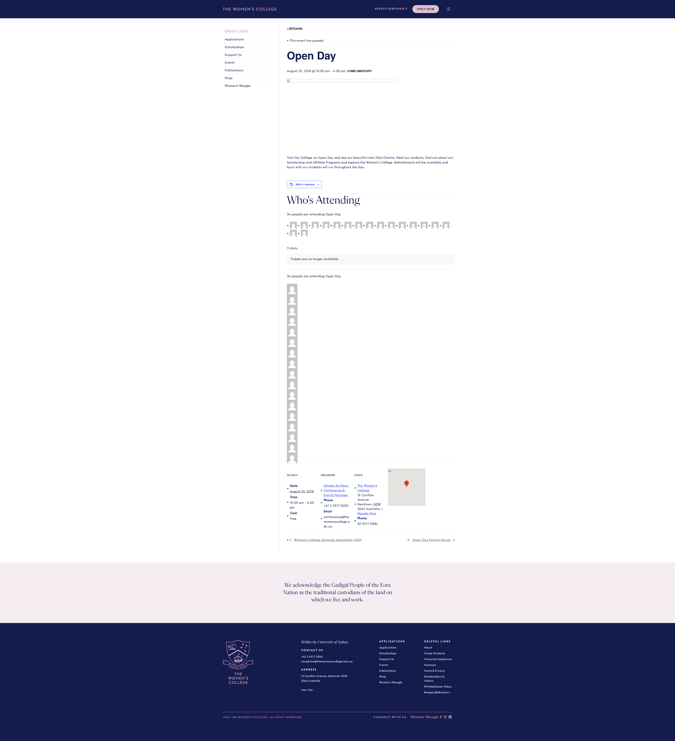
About (428, 647)
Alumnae (430, 665)
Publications (234, 70)
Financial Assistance (438, 659)
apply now (426, 9)
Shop (229, 78)
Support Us (233, 55)
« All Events (295, 28)
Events (229, 63)
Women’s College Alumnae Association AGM (327, 540)
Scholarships (234, 47)
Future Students (434, 653)
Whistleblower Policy (438, 686)
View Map (307, 689)
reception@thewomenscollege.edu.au (327, 661)
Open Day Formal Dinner (431, 540)
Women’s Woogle (237, 86)
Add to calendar (305, 184)
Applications (234, 39)
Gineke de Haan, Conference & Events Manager (336, 490)
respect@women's (391, 9)
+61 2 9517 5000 (312, 656)
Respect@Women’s (437, 692)
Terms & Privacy (434, 670)
